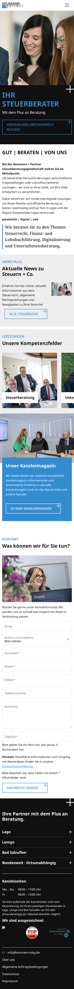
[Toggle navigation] (67, 5)
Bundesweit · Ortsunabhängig (29, 862)
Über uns (8, 960)
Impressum (10, 981)
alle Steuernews (23, 314)
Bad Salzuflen (14, 852)
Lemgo (8, 842)
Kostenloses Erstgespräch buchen (30, 127)
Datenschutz (10, 974)
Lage (6, 831)
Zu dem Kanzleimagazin (31, 508)
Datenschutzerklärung (17, 766)
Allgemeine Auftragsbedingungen (25, 967)
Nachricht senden (23, 788)
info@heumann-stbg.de (23, 952)
